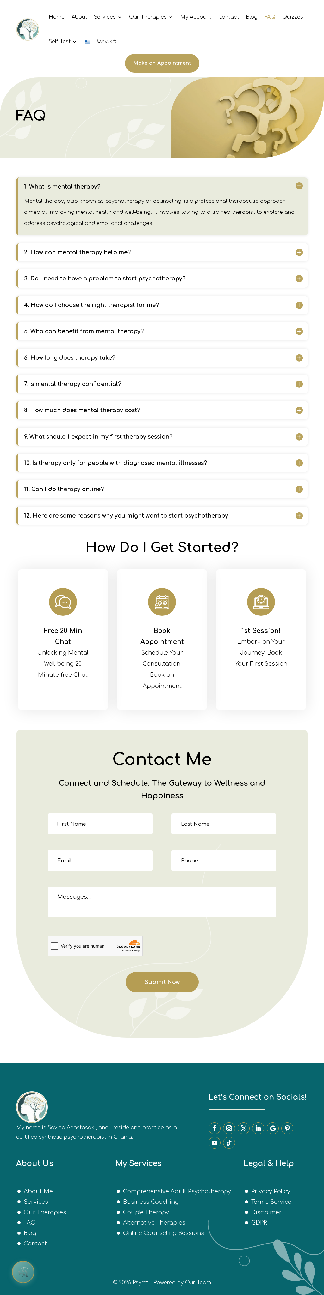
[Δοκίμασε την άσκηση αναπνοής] (23, 1272)
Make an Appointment (162, 63)
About (79, 17)
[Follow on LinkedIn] (258, 1128)
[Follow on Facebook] (215, 1128)
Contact (228, 17)
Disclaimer (266, 1212)
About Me (38, 1191)
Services (105, 17)
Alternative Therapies (154, 1223)
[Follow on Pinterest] (287, 1128)
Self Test (60, 42)
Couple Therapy (146, 1212)
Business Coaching (151, 1202)
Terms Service (271, 1202)
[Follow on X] (244, 1128)
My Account (195, 17)
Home (57, 17)
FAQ (270, 17)
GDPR (259, 1223)
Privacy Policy (270, 1191)
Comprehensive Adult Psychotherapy (177, 1191)
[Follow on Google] (273, 1128)
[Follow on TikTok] (229, 1143)
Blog (252, 17)
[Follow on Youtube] (215, 1143)
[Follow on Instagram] (229, 1128)
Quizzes (292, 17)
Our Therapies (148, 17)
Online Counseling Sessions (163, 1233)
